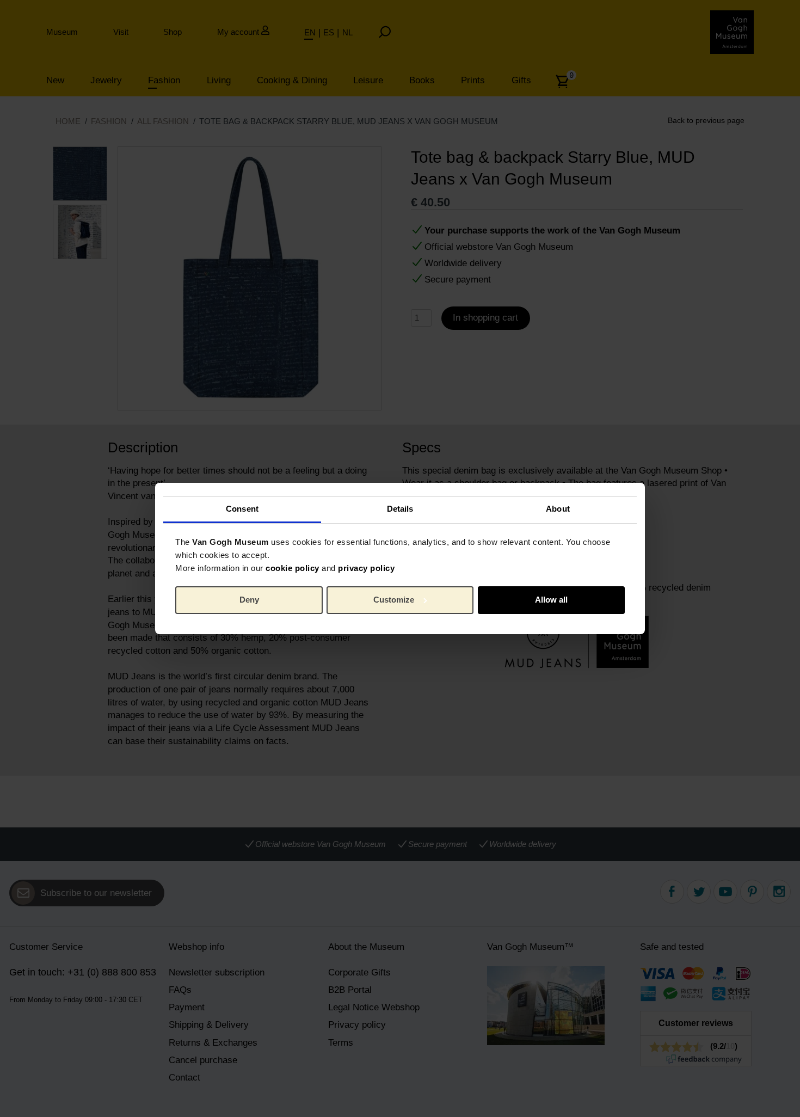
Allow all (551, 599)
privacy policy (366, 568)
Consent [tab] (242, 508)
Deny (249, 599)
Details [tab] (400, 508)
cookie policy (292, 568)
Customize (393, 599)
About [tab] (558, 508)
